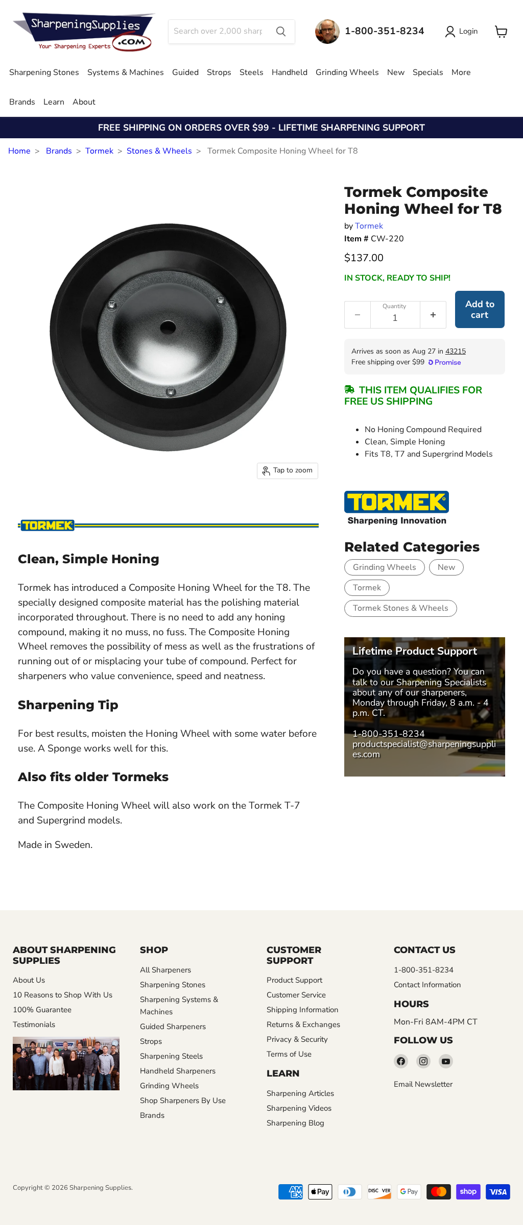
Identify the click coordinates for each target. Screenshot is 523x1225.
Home (19, 151)
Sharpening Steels (171, 1056)
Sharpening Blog (295, 1123)
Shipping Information (303, 1010)
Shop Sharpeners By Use (183, 1100)
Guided (185, 72)
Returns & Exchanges (303, 1024)
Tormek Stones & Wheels (400, 608)
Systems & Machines (125, 72)
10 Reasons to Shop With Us (62, 995)
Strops (219, 72)
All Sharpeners (165, 970)
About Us (29, 980)
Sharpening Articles (300, 1093)
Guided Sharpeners (173, 1026)
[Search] (281, 31)
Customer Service (296, 995)
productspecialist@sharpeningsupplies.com (424, 749)
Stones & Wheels (159, 151)
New (396, 72)
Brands (22, 102)
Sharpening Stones (44, 72)
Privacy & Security (297, 1039)
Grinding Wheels (347, 72)
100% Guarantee (42, 1010)
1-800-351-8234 (388, 734)
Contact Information (427, 985)
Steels (252, 72)
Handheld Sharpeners (178, 1071)
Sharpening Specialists (441, 682)
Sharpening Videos (299, 1108)
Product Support (294, 980)
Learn (53, 102)
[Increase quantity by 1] (433, 315)
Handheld (289, 72)
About (84, 102)
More (461, 72)
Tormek (99, 151)
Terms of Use (289, 1054)
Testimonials (34, 1024)
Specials (428, 72)
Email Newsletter (423, 1084)
